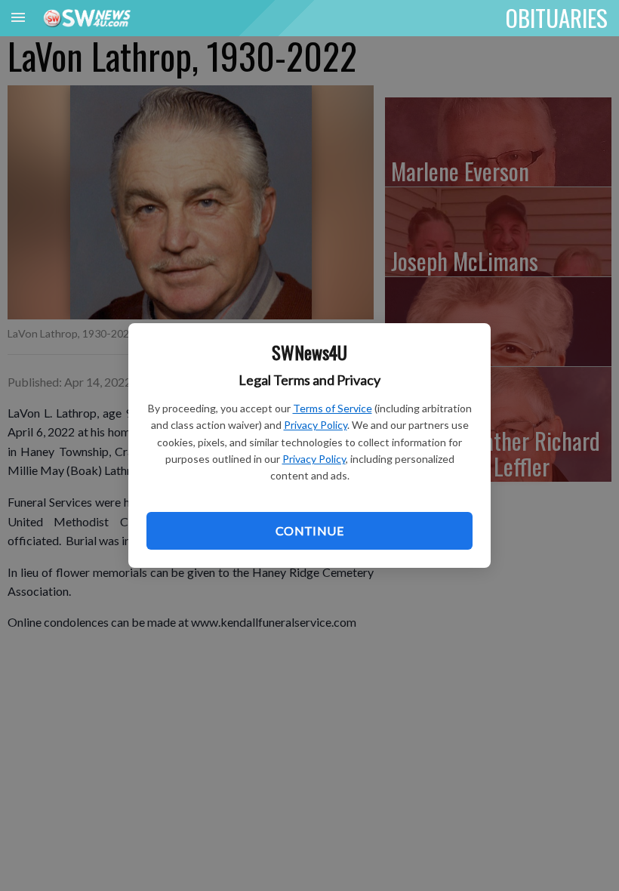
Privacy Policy (315, 424)
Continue (309, 530)
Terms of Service (332, 408)
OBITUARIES (557, 17)
